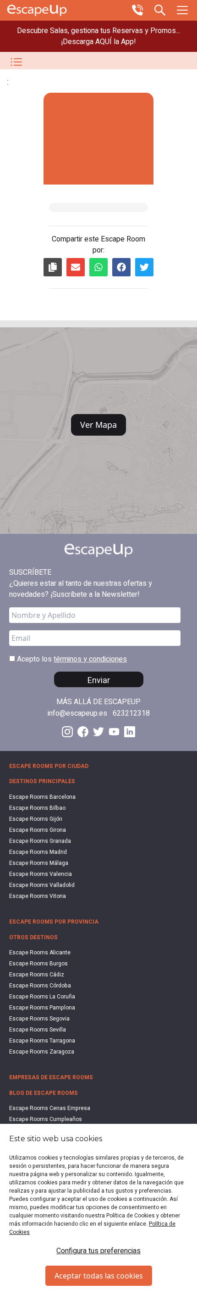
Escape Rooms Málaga (38, 863)
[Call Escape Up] (137, 9)
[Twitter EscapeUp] (98, 731)
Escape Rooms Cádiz (36, 974)
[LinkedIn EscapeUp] (129, 731)
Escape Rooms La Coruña (42, 996)
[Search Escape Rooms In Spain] (159, 9)
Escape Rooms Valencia (40, 874)
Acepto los (71, 659)
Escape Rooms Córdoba (40, 985)
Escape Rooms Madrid (38, 852)
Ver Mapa (98, 424)
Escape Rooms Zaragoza (41, 1052)
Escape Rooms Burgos (38, 963)
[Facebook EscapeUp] (82, 731)
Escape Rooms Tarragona (42, 1041)
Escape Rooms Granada (40, 841)
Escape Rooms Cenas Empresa (49, 1108)
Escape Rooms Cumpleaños (45, 1119)
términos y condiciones (90, 659)
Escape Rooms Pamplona (42, 1007)
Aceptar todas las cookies (99, 1276)
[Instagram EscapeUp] (67, 731)
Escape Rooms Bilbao (37, 808)
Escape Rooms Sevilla (37, 1030)
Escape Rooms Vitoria (37, 896)
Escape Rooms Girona (37, 830)
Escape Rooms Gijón (35, 819)
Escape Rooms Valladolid (42, 885)
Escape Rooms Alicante (40, 952)
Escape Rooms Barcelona (42, 797)
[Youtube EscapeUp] (114, 731)
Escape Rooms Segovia (39, 1019)
